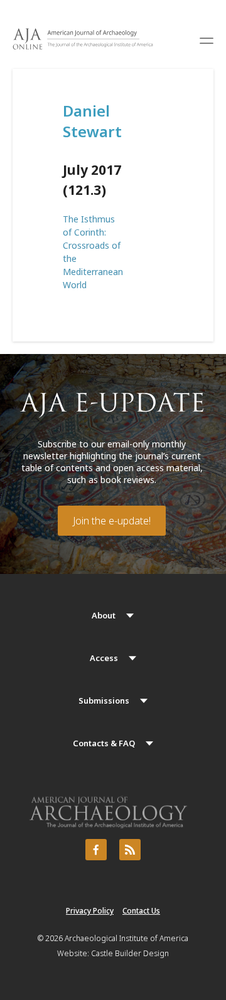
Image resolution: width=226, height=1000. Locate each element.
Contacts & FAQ (104, 743)
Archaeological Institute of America (126, 938)
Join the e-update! (112, 521)
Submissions (103, 700)
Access (104, 658)
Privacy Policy (90, 910)
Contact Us (141, 910)
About (104, 615)
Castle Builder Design (130, 953)
